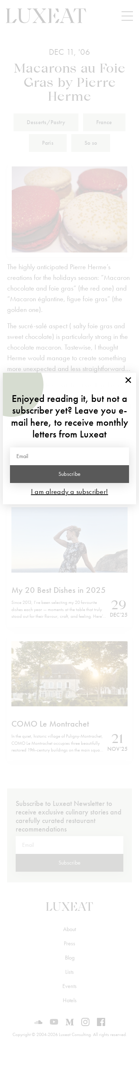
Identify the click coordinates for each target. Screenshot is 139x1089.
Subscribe (69, 474)
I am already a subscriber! (69, 491)
